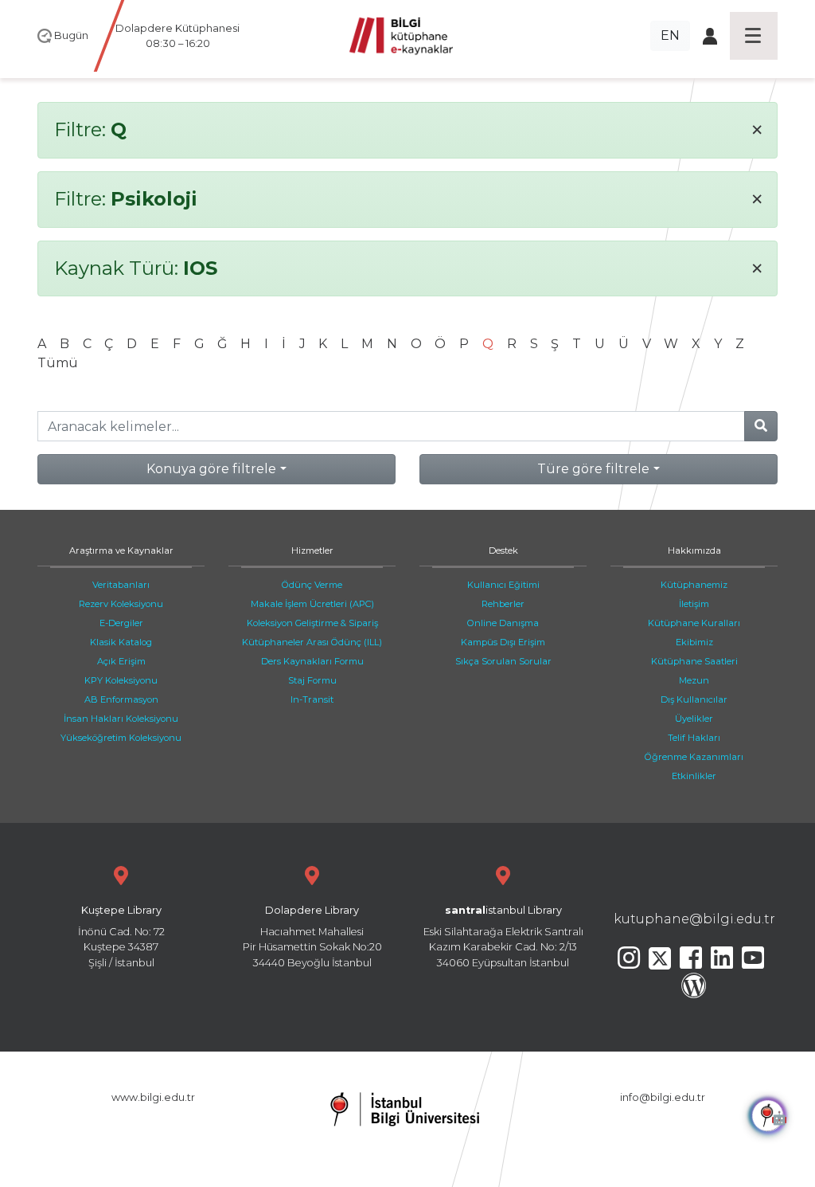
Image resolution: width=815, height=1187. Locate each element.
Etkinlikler (694, 776)
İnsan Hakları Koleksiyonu (121, 718)
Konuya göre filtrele (211, 468)
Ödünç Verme (312, 584)
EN (670, 35)
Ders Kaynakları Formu (312, 661)
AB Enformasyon (121, 699)
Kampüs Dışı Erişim (503, 642)
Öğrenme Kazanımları (694, 756)
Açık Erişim (121, 661)
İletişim (694, 603)
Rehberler (503, 603)
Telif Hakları (694, 737)
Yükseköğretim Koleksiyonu (120, 737)
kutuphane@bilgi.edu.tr (694, 918)
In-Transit (312, 699)
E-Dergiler (121, 623)
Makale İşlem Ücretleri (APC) (312, 603)
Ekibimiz (694, 642)
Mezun (694, 680)
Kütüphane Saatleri (694, 661)
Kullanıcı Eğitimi (503, 584)
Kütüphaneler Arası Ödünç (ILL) (312, 642)
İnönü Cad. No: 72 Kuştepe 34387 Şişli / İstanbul (121, 936)
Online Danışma (503, 623)
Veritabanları (121, 584)
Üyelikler (694, 718)
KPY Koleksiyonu (121, 680)
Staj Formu (312, 680)
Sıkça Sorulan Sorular (503, 661)
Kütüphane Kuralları (694, 623)
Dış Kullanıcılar (694, 699)
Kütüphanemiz (694, 584)
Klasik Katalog (121, 642)
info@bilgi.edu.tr (662, 1097)
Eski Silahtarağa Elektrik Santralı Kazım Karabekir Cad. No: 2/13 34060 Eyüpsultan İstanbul (503, 936)
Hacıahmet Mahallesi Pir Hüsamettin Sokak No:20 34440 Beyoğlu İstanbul (312, 936)
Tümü (57, 362)
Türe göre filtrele (593, 468)
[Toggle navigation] (754, 36)
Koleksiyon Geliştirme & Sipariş (312, 623)
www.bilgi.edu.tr (153, 1097)
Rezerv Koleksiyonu (121, 603)
